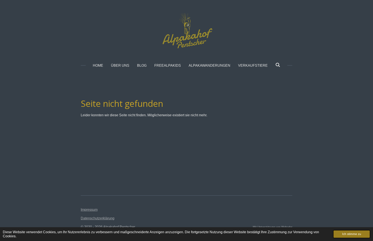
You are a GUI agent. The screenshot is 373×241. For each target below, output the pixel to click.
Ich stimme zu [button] (351, 234)
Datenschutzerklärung (97, 218)
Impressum (89, 209)
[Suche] (278, 65)
